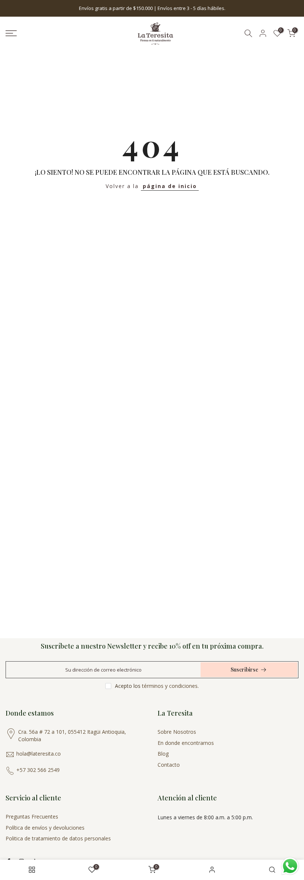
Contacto (169, 764)
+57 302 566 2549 (38, 769)
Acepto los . (157, 685)
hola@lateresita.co (38, 753)
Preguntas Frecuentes (32, 816)
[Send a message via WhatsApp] (290, 866)
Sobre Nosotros (177, 731)
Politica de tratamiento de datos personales (58, 838)
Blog (163, 753)
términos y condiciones (170, 685)
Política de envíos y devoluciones (45, 827)
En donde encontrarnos (186, 742)
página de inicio (170, 186)
